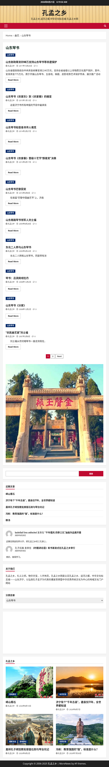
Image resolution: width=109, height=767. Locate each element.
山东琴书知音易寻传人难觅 (21, 127)
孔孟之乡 (54, 12)
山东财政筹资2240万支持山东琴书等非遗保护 (31, 62)
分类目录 (10, 595)
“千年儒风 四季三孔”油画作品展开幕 (63, 532)
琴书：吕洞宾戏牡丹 (17, 278)
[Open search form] (105, 26)
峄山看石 (10, 493)
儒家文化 (12, 741)
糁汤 (8, 520)
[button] (6, 26)
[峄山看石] (29, 682)
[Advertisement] (27, 632)
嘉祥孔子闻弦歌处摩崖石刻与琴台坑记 (25, 507)
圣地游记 (12, 694)
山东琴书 (10, 55)
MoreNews (65, 763)
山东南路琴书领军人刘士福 (21, 220)
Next (59, 356)
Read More (14, 80)
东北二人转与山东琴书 (18, 247)
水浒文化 (62, 694)
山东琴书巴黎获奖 (16, 189)
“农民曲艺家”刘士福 (17, 332)
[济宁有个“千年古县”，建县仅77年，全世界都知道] (79, 682)
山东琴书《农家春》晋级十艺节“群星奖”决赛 (31, 158)
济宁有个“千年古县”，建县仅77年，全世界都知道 (30, 500)
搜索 (91, 473)
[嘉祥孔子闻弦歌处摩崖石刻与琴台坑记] (29, 729)
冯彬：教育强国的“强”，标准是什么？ (25, 513)
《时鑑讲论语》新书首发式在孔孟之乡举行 (53, 547)
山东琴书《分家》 (16, 305)
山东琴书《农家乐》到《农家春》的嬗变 (29, 96)
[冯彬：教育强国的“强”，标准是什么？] (79, 729)
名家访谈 (62, 741)
